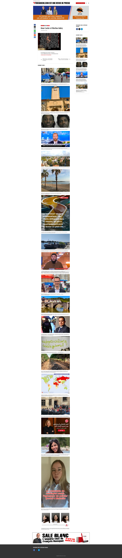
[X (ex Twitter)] (79, 29)
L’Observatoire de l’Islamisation (46, 54)
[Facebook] (77, 29)
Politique (45, 25)
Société (48, 25)
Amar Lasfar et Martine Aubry (52, 28)
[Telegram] (82, 29)
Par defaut (42, 25)
